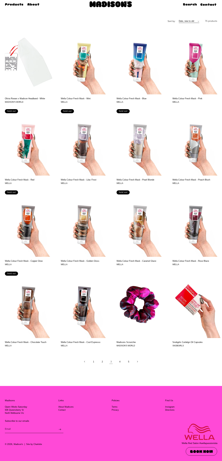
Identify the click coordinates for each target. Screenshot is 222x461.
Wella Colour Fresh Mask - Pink (187, 98)
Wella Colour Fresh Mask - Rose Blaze (190, 261)
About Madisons (66, 407)
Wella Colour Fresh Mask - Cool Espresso (80, 342)
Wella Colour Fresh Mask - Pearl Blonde (135, 180)
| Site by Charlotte (32, 444)
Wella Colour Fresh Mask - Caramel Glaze (136, 261)
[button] (188, 4)
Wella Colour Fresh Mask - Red (19, 180)
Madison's (18, 444)
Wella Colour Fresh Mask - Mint (76, 98)
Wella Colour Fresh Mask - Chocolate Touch (25, 342)
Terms (115, 407)
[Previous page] (84, 361)
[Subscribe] (59, 429)
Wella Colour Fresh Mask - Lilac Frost (78, 180)
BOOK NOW (201, 451)
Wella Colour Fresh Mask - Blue (131, 98)
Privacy (115, 410)
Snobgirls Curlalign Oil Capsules (187, 342)
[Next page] (137, 361)
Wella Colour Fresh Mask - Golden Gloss (80, 261)
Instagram (170, 407)
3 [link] (111, 361)
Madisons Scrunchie (126, 342)
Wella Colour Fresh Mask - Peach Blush (191, 180)
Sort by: (172, 21)
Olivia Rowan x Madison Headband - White (25, 98)
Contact (208, 4)
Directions (170, 410)
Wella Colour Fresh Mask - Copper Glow (24, 261)
